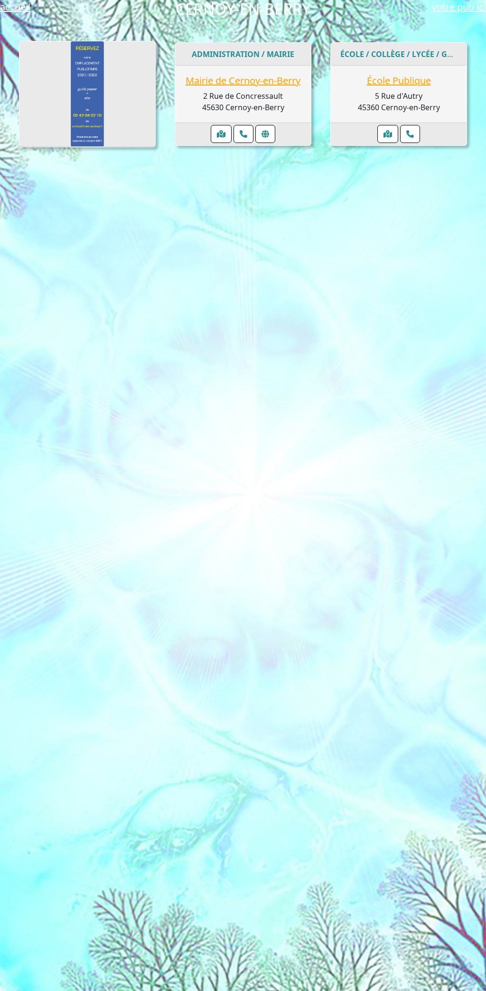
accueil (15, 6)
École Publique (399, 80)
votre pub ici (459, 6)
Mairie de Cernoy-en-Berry (243, 80)
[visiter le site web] (265, 134)
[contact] (87, 94)
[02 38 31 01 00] (410, 134)
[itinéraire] (221, 134)
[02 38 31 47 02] (243, 134)
